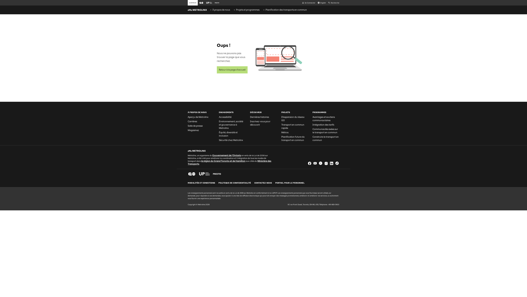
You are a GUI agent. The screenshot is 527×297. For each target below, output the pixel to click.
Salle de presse (195, 126)
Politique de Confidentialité (234, 183)
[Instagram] (326, 163)
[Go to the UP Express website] (209, 3)
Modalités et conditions (201, 183)
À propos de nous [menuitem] (221, 10)
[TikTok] (337, 163)
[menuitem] (220, 10)
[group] (220, 10)
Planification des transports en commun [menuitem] (286, 10)
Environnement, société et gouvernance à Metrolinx (231, 124)
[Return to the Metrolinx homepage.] (197, 10)
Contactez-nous (263, 183)
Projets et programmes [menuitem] (248, 10)
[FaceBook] (309, 163)
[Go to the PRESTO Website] (217, 3)
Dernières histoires (259, 117)
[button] (201, 3)
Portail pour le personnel (290, 183)
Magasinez (193, 130)
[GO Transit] (192, 174)
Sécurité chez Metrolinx (231, 140)
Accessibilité (225, 117)
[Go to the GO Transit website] (201, 3)
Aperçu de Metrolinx (198, 117)
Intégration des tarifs (323, 124)
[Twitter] (320, 163)
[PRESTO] (217, 174)
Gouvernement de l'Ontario (226, 155)
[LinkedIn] (331, 163)
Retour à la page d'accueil (232, 69)
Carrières (192, 121)
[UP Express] (204, 174)
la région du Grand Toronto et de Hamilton (223, 161)
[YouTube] (315, 163)
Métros (284, 132)
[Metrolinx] (197, 151)
